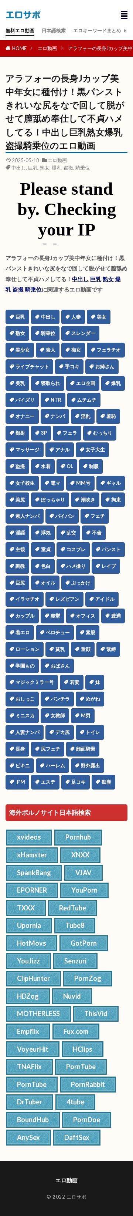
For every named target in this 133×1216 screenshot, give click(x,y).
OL (69, 466)
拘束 (116, 499)
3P (44, 433)
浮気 (46, 532)
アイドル (105, 599)
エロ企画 (85, 383)
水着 (46, 466)
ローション (28, 649)
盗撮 (68, 168)
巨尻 (20, 583)
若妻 (74, 682)
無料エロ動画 (20, 30)
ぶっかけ (81, 583)
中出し (18, 168)
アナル (62, 449)
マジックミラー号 (35, 682)
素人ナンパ (28, 516)
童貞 (46, 549)
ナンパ (58, 416)
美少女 (23, 350)
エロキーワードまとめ (97, 30)
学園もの (25, 666)
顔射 (20, 433)
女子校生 (25, 483)
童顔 (86, 649)
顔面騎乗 (85, 749)
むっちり (102, 433)
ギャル (113, 483)
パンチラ (60, 699)
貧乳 (60, 649)
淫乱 (86, 416)
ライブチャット (32, 366)
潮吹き (88, 499)
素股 (90, 632)
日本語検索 (54, 30)
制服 (94, 466)
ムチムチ (86, 400)
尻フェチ (50, 749)
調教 (20, 566)
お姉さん (105, 366)
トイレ (93, 732)
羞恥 (111, 416)
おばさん (60, 666)
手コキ (72, 366)
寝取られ (50, 383)
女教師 (58, 715)
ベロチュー (58, 632)
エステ (48, 782)
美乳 (20, 383)
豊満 (116, 616)
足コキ (78, 782)
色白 (46, 566)
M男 (86, 715)
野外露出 (90, 765)
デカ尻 (62, 732)
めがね (93, 699)
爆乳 (56, 168)
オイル (48, 583)
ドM (20, 782)
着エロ (23, 632)
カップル (25, 616)
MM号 (83, 483)
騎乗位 (82, 168)
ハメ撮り (76, 566)
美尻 (20, 499)
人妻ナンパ (28, 732)
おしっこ (25, 699)
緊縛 (111, 649)
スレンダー (83, 333)
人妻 (76, 317)
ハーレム (55, 765)
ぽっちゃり (53, 499)
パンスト (111, 549)
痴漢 (106, 782)
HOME (19, 48)
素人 (50, 350)
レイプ (109, 566)
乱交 (71, 532)
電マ (55, 483)
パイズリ (25, 400)
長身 (20, 749)
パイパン (65, 516)
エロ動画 (47, 48)
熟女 (45, 168)
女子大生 (95, 449)
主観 (20, 549)
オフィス (85, 616)
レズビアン (67, 599)
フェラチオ (109, 350)
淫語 (20, 532)
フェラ (70, 433)
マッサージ (28, 449)
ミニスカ (25, 715)
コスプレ (76, 549)
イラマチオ (28, 599)
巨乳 (33, 168)
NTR (56, 400)
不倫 (97, 532)
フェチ (98, 516)
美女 (101, 317)
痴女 (76, 350)
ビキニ (23, 765)
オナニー (25, 416)
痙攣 (55, 616)
